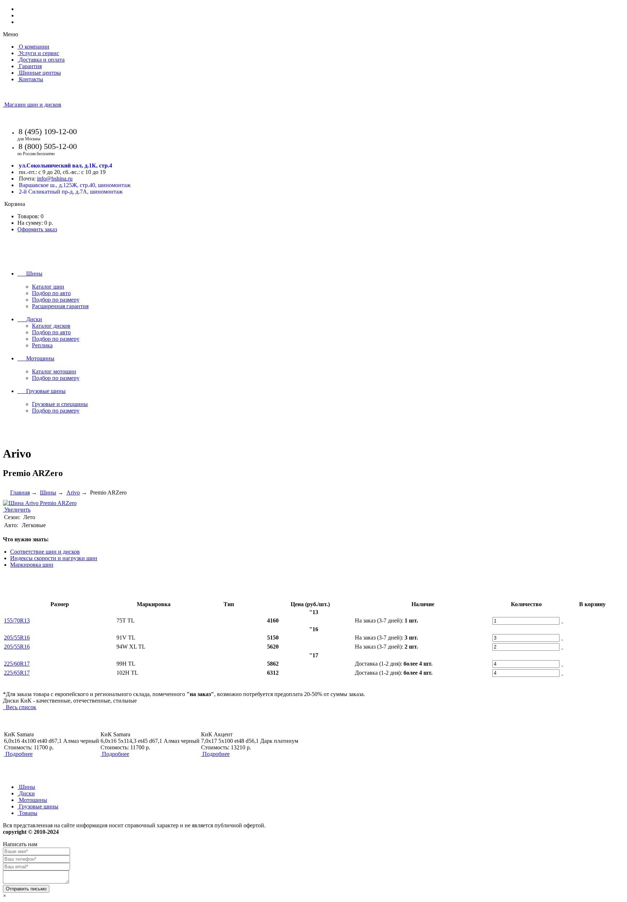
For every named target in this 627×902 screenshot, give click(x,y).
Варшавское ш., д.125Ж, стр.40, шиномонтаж (75, 185)
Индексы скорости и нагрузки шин (53, 558)
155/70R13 (17, 620)
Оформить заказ (37, 229)
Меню (10, 34)
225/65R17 (17, 673)
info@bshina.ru (55, 178)
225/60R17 (17, 664)
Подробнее (19, 754)
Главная (20, 492)
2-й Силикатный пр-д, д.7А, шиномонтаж (71, 192)
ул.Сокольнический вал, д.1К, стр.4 (65, 165)
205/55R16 (17, 637)
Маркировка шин (31, 565)
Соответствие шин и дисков (45, 552)
